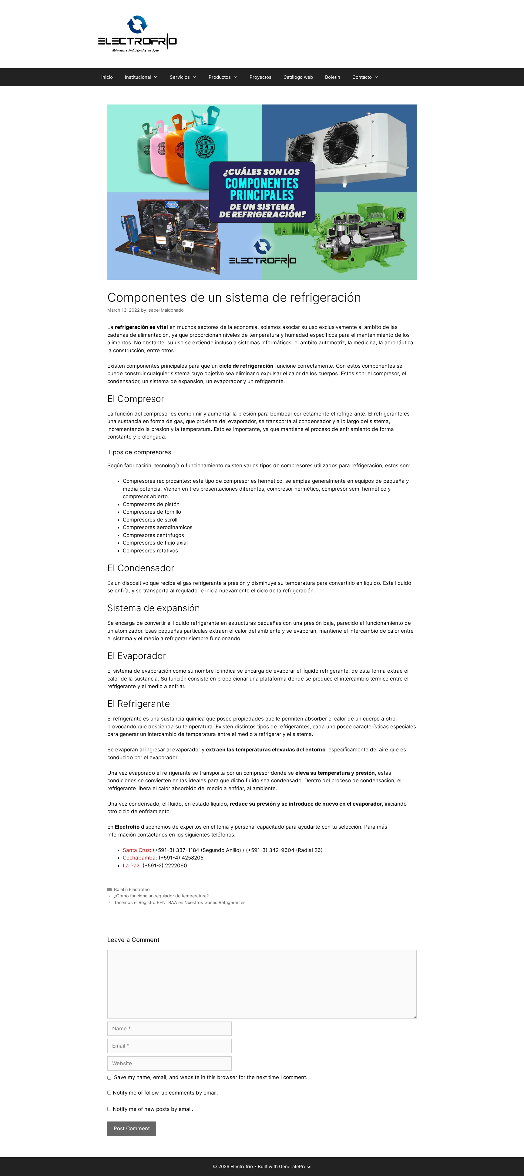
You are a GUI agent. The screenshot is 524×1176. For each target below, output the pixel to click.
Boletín (332, 77)
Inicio (107, 77)
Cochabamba (139, 858)
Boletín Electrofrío (132, 889)
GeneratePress (295, 1166)
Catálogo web (298, 77)
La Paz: (132, 866)
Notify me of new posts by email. (153, 1109)
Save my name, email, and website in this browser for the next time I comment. (210, 1077)
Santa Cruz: (137, 850)
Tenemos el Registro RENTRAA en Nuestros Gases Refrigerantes (180, 902)
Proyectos (260, 77)
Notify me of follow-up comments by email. (165, 1093)
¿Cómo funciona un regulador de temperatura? (161, 895)
